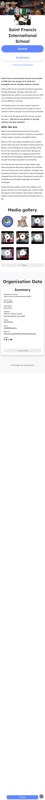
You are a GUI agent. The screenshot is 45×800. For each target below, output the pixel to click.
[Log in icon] (42, 3)
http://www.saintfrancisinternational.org (20, 334)
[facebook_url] (4, 339)
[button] (37, 220)
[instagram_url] (8, 339)
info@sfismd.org (10, 328)
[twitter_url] (6, 339)
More (24, 265)
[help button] (41, 796)
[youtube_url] (11, 339)
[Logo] (9, 2)
